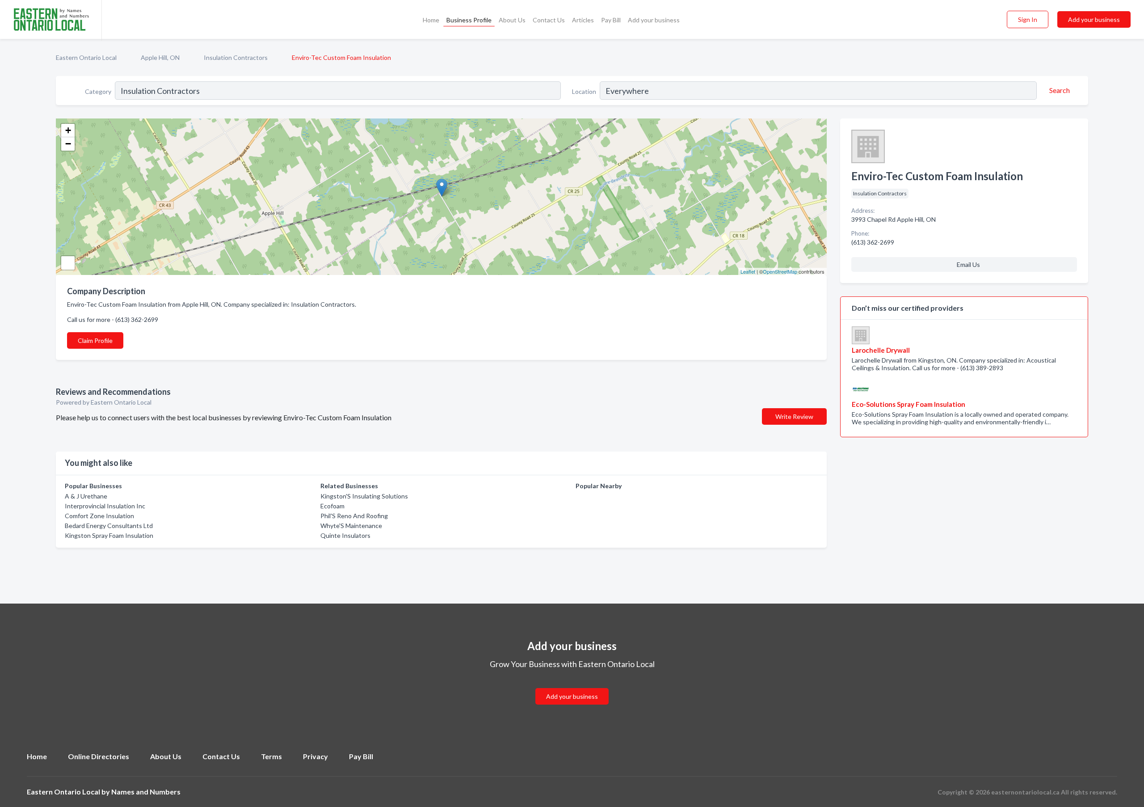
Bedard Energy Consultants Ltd (109, 525)
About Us (512, 20)
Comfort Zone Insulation (99, 516)
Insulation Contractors (236, 57)
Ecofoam (332, 506)
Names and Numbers (146, 791)
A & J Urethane (86, 496)
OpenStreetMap (780, 271)
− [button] (68, 143)
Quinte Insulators (345, 535)
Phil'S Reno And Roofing (354, 516)
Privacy (315, 756)
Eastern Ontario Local (86, 57)
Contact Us (549, 20)
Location (584, 91)
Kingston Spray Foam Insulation (109, 535)
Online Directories (98, 756)
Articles (583, 20)
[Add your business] (572, 685)
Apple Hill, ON (160, 57)
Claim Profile (95, 340)
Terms (271, 756)
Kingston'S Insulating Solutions (364, 496)
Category (98, 91)
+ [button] (68, 130)
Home (431, 20)
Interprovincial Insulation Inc (105, 506)
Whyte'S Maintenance (351, 525)
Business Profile (469, 20)
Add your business (654, 20)
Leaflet (747, 271)
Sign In (1027, 19)
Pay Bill (611, 20)
